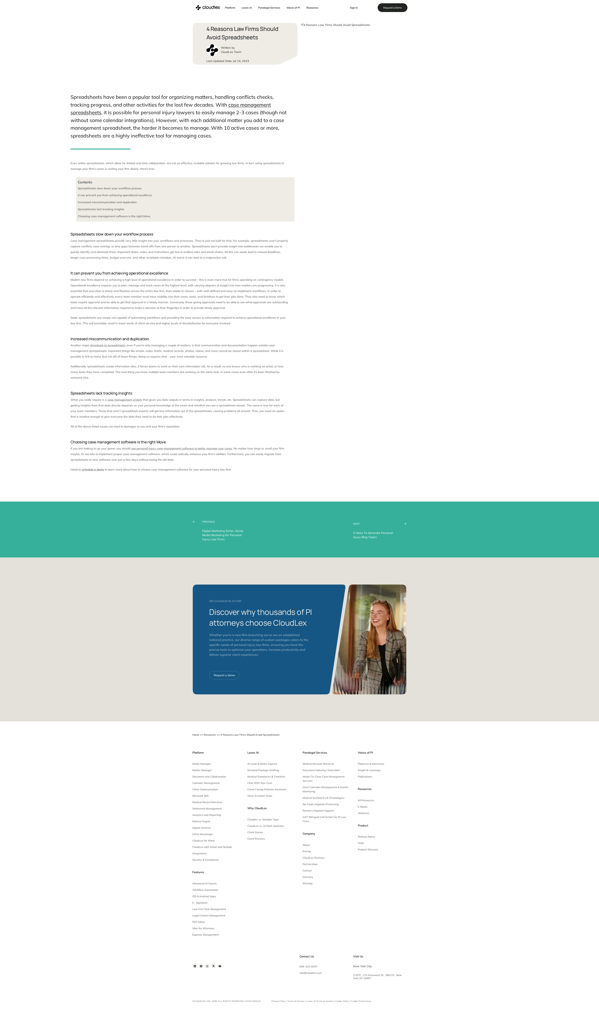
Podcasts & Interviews (371, 763)
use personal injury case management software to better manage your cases (181, 448)
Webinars (363, 813)
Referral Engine (201, 821)
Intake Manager (201, 763)
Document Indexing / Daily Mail (321, 770)
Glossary (308, 876)
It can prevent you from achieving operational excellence (115, 195)
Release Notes (366, 836)
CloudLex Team (231, 52)
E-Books (363, 806)
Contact (307, 870)
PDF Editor (198, 921)
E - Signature (200, 902)
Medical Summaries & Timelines (266, 776)
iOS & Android (200, 896)
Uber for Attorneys (203, 928)
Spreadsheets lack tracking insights (101, 209)
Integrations (199, 853)
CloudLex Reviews (314, 857)
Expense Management (205, 934)
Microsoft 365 (200, 795)
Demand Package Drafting (263, 770)
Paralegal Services (269, 7)
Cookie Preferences (361, 1001)
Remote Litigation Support (318, 810)
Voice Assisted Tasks (259, 795)
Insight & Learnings (369, 770)
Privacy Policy (278, 1001)
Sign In (354, 7)
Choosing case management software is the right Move (114, 216)
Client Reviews (256, 838)
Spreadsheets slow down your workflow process (110, 188)
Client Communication (205, 789)
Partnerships (310, 864)
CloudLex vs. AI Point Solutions (265, 825)
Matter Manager (202, 770)
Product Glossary (368, 849)
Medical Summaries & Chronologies (323, 797)
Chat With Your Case (259, 783)
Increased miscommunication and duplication (107, 202)
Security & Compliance (205, 859)
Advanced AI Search (204, 883)
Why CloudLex (257, 808)
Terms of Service (295, 1001)
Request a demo (224, 675)
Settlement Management (207, 808)
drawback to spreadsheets (107, 345)
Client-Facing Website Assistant (266, 789)
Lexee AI (247, 7)
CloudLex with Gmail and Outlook (212, 847)
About (306, 844)
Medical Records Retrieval (318, 763)
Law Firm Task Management (209, 909)
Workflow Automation (205, 889)
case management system (124, 400)
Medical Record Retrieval (207, 802)
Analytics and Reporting (206, 815)
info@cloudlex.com (311, 973)
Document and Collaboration (209, 776)
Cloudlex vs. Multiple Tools (263, 819)
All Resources (366, 800)
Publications (365, 776)
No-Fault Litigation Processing (321, 804)
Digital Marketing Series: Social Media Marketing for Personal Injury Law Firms (222, 535)
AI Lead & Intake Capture (262, 763)
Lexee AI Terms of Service (319, 1001)
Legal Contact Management (208, 915)
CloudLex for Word (203, 840)
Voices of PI (293, 7)
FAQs (361, 843)
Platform (230, 7)
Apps (213, 896)
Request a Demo (392, 7)
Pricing (307, 851)
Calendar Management (206, 783)
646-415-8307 (309, 966)
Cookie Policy (342, 1001)
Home (195, 734)
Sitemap (308, 883)
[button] (341, 6)
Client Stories (255, 832)
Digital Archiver (201, 827)
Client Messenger (202, 834)
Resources (312, 7)
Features (198, 872)
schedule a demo (93, 469)
